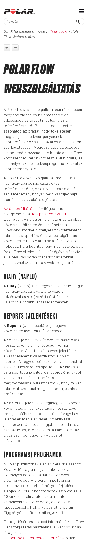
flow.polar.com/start (48, 214)
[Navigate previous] (7, 47)
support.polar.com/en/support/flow (34, 538)
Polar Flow (58, 31)
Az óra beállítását (19, 209)
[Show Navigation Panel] (81, 11)
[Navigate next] (15, 47)
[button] (78, 21)
